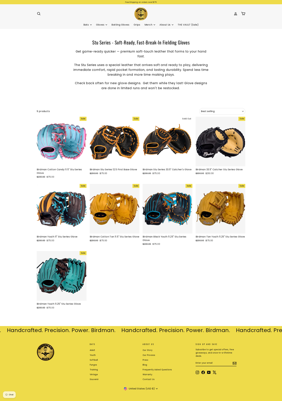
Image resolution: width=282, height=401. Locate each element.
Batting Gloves (120, 24)
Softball (94, 360)
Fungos (93, 364)
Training (94, 369)
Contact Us (149, 379)
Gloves (100, 24)
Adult (92, 350)
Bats (86, 24)
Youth (93, 355)
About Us (165, 24)
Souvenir (94, 379)
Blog (145, 364)
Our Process (149, 355)
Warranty (147, 374)
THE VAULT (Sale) (188, 24)
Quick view (61, 162)
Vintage (94, 374)
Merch (149, 24)
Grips (137, 24)
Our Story (148, 350)
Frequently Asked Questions (157, 369)
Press (145, 360)
